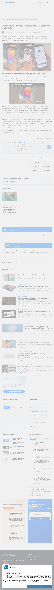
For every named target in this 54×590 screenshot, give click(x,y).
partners (10, 570)
